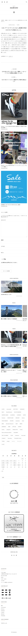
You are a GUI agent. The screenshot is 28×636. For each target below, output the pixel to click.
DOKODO (3, 610)
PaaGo (3, 429)
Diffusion (2, 609)
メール (3, 246)
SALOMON (16, 432)
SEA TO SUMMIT (5, 435)
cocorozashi (3, 607)
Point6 (21, 429)
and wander (9, 409)
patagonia (8, 429)
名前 (2, 240)
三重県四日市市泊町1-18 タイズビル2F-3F (9, 573)
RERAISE (2, 614)
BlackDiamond (9, 412)
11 (7, 462)
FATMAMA (3, 615)
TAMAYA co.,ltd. (4, 623)
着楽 (2, 605)
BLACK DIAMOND (17, 412)
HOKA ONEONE (5, 420)
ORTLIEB (14, 426)
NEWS (18, 24)
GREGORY (18, 417)
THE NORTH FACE (17, 438)
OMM (9, 426)
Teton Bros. (10, 438)
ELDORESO (12, 415)
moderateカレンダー (6, 294)
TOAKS (3, 441)
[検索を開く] (26, 2)
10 (3, 462)
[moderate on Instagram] (2, 2)
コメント (3, 220)
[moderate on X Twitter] (5, 2)
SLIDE (12, 435)
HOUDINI (11, 420)
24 (3, 467)
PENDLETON (15, 429)
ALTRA (3, 409)
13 (14, 462)
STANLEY (3, 438)
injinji (23, 420)
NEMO (21, 423)
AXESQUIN (22, 409)
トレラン (13, 441)
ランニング (19, 441)
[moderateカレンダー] (11, 287)
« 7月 (2, 471)
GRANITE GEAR (10, 417)
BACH (3, 412)
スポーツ (11, 56)
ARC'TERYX (15, 409)
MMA (3, 423)
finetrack (3, 417)
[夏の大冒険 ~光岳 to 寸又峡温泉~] (11, 311)
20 (14, 465)
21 (18, 465)
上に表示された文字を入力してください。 (9, 262)
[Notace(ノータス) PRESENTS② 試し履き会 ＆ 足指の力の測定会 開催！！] (11, 337)
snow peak (23, 435)
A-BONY (2, 612)
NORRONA (4, 426)
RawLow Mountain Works (6, 432)
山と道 (3, 444)
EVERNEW (19, 415)
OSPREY (19, 426)
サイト (2, 252)
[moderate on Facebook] (7, 2)
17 (3, 465)
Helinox (23, 417)
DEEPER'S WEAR (5, 415)
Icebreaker (18, 420)
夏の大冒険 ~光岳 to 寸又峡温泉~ (9, 319)
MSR (17, 423)
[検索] (25, 476)
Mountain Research (9, 423)
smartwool (17, 435)
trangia (8, 441)
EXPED (24, 415)
